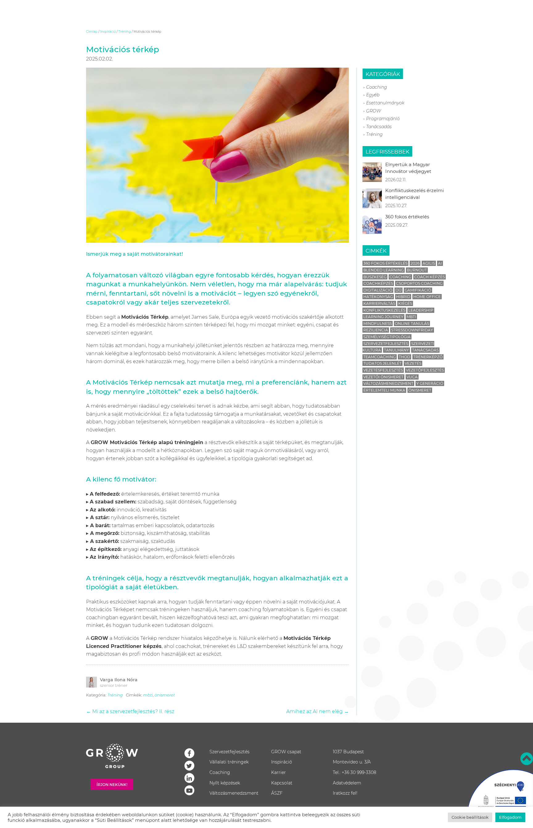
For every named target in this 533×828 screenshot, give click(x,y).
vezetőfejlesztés (425, 370)
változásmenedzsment (388, 383)
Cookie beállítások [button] (470, 817)
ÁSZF (277, 793)
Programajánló (383, 118)
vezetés (413, 363)
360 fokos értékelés (385, 263)
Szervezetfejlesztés (229, 751)
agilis (429, 263)
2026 (415, 263)
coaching (400, 277)
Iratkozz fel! (345, 793)
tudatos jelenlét (382, 363)
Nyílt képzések (224, 783)
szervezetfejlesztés (385, 343)
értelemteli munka (384, 390)
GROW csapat (286, 751)
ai (440, 263)
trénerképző (428, 357)
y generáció (429, 383)
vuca (412, 377)
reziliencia (375, 330)
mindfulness (377, 323)
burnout (417, 270)
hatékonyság (378, 296)
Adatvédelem (347, 783)
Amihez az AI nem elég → (317, 711)
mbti (148, 694)
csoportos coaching (419, 283)
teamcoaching (379, 357)
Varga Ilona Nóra (119, 680)
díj (398, 290)
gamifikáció (418, 290)
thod (404, 357)
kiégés (405, 303)
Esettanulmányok (385, 103)
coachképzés (378, 283)
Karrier (278, 772)
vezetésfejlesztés (383, 370)
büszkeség (374, 277)
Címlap (91, 32)
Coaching (376, 87)
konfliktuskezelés (384, 310)
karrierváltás (379, 303)
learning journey (383, 316)
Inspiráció (108, 32)
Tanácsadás (379, 126)
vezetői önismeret (383, 377)
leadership (420, 310)
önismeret (165, 694)
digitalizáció (377, 290)
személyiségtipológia (387, 336)
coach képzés (429, 277)
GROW (373, 111)
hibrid (403, 296)
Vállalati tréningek (229, 762)
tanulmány (396, 350)
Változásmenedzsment (233, 793)
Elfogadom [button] (510, 817)
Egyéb (372, 95)
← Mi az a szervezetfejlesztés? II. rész (130, 711)
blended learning (383, 270)
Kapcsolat (281, 783)
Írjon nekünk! (112, 784)
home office (427, 296)
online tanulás (412, 323)
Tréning (124, 32)
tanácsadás (425, 350)
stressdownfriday (412, 330)
